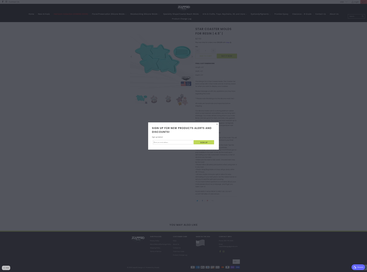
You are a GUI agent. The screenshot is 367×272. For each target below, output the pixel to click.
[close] (217, 124)
